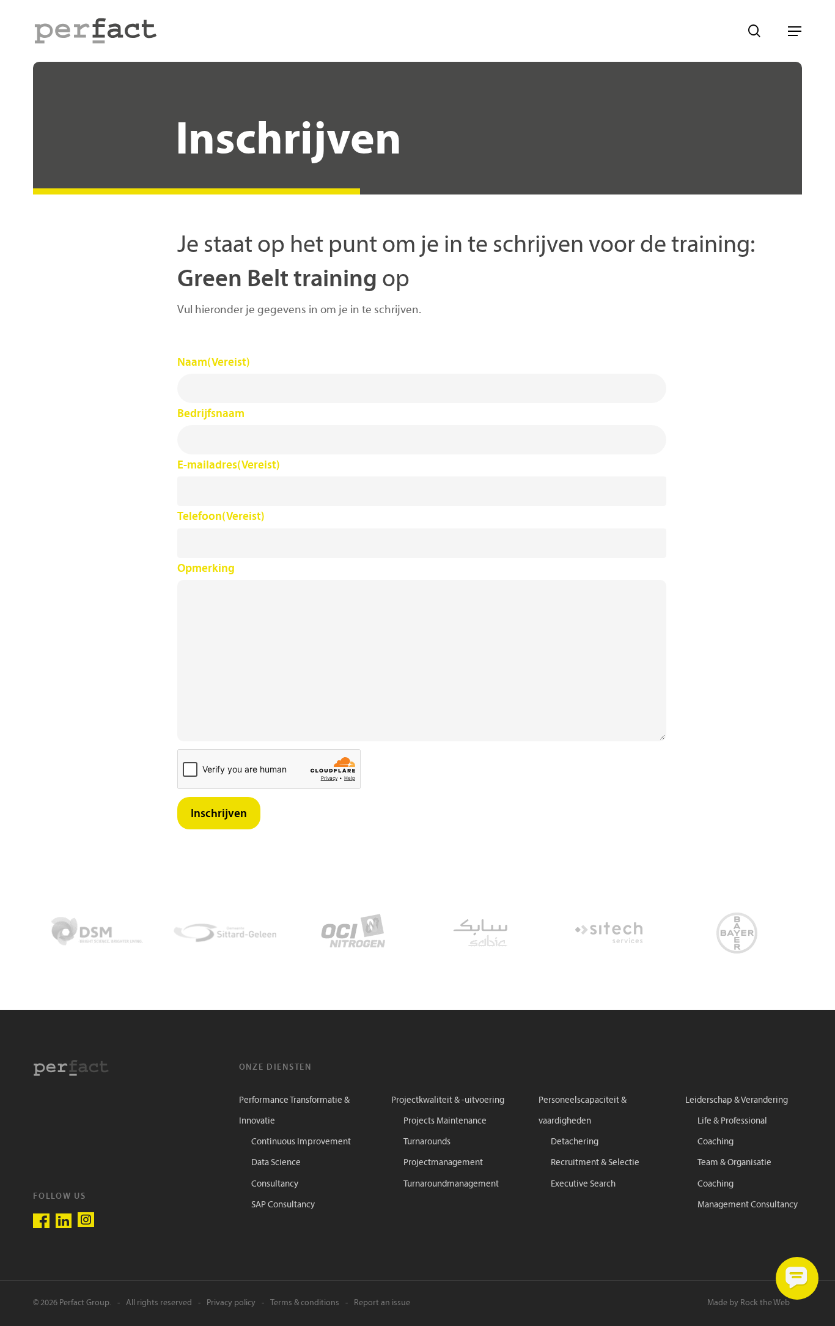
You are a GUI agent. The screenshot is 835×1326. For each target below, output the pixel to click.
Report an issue (382, 1303)
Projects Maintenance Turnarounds (445, 1132)
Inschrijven (219, 813)
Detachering (574, 1142)
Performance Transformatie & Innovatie (294, 1111)
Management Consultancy (747, 1205)
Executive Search (583, 1184)
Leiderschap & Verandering (736, 1100)
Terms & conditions (304, 1303)
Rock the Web (765, 1303)
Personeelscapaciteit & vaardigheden (583, 1111)
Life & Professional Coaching (732, 1132)
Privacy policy (231, 1303)
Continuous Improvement (301, 1142)
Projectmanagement (443, 1163)
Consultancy (274, 1184)
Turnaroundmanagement (451, 1184)
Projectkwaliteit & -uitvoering (447, 1100)
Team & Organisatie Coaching (734, 1173)
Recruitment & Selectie (595, 1163)
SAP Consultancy (283, 1205)
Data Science (276, 1163)
